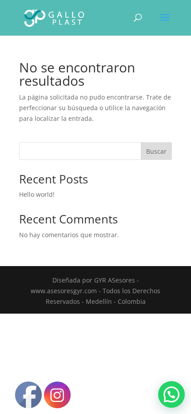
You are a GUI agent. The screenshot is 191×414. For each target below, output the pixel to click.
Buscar (156, 151)
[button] (171, 394)
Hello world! (37, 194)
